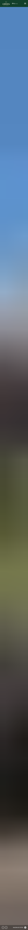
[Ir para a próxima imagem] (6, 927)
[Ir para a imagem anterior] (3, 927)
